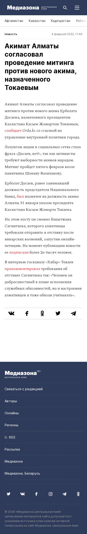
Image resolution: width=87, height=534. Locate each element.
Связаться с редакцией (24, 389)
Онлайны (12, 413)
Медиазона (14, 461)
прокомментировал (22, 269)
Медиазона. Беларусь (22, 473)
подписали (19, 252)
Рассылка (12, 449)
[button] (77, 7)
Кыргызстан (60, 21)
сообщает (13, 131)
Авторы (11, 401)
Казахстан (37, 21)
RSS (11, 437)
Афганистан (14, 21)
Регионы (11, 425)
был (20, 196)
